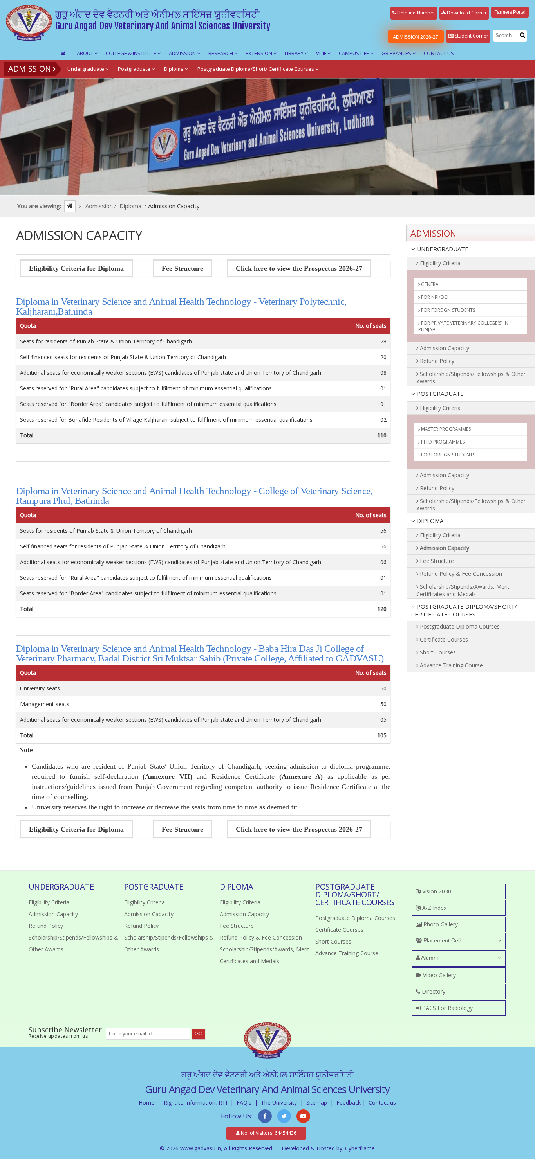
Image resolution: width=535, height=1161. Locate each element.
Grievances (396, 53)
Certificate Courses (443, 639)
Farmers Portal (510, 12)
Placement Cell (441, 940)
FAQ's (244, 1102)
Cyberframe (360, 1148)
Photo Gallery (440, 924)
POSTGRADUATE (439, 393)
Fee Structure (436, 560)
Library (295, 53)
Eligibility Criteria (439, 263)
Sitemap (316, 1102)
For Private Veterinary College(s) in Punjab (463, 326)
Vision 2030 (436, 891)
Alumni (429, 957)
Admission (183, 53)
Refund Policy (436, 361)
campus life (354, 53)
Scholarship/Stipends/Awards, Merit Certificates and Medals (463, 590)
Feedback (348, 1102)
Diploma (174, 68)
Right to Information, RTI (195, 1102)
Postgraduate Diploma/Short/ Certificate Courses (256, 68)
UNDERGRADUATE (441, 249)
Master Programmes (445, 429)
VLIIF (321, 53)
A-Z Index (433, 907)
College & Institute (131, 53)
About (85, 53)
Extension (259, 53)
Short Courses (437, 652)
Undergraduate (86, 68)
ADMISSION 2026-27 (415, 37)
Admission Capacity (443, 348)
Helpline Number (415, 12)
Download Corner (466, 12)
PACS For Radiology (447, 1008)
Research (221, 53)
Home (146, 1102)
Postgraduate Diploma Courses (459, 626)
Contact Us (439, 53)
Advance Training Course (450, 665)
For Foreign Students (447, 310)
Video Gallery (438, 975)
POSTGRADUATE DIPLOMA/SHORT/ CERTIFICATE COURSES (464, 610)
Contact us (382, 1102)
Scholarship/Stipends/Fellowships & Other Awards (471, 377)
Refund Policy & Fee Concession (460, 573)
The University (279, 1102)
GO (198, 1034)
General (430, 284)
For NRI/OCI (434, 297)
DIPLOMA (429, 521)
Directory (432, 991)
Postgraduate (135, 68)
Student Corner (471, 35)
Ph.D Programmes (442, 442)
